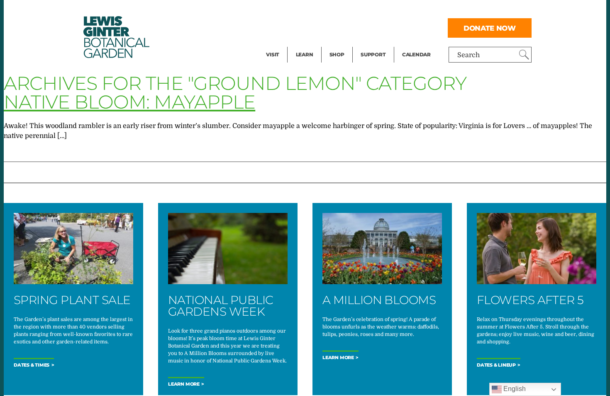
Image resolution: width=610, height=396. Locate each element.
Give (367, 27)
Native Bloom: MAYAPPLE (129, 101)
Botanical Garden (115, 37)
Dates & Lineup (496, 365)
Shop (336, 54)
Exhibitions (284, 44)
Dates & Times (31, 365)
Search (468, 55)
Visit (272, 54)
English (514, 388)
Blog (302, 44)
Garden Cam (315, 27)
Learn (304, 54)
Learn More (184, 384)
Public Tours (315, 10)
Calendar (416, 54)
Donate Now (490, 28)
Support (373, 54)
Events (277, 27)
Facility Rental (289, 10)
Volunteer (375, 44)
